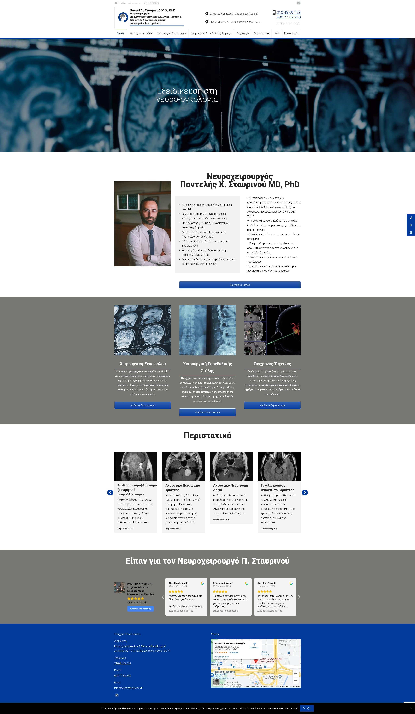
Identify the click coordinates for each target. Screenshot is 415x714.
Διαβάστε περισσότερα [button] (181, 610)
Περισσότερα (124, 528)
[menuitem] (120, 33)
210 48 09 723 (289, 12)
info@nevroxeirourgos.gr (129, 3)
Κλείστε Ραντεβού (287, 23)
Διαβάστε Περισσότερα (142, 405)
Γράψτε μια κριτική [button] (140, 608)
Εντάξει (307, 708)
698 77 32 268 (152, 3)
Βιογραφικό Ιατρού (240, 285)
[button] (298, 598)
